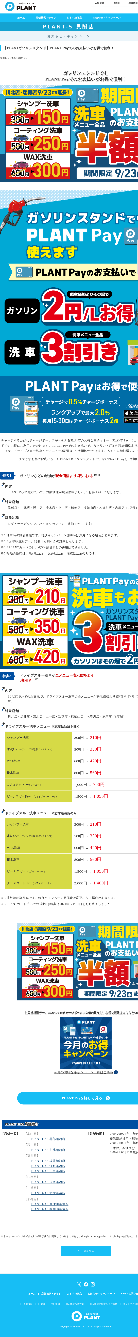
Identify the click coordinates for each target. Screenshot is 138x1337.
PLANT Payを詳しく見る (82, 1098)
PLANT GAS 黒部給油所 (48, 1139)
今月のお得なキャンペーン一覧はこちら (83, 1072)
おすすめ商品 (74, 17)
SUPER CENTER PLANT (20, 6)
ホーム (21, 17)
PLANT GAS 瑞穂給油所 (48, 1182)
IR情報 (116, 3)
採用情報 (55, 1304)
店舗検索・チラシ (46, 17)
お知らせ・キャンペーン (107, 17)
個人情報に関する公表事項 (103, 1304)
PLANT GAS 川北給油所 (48, 1150)
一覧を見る (87, 1250)
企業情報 (99, 3)
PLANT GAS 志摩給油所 (48, 1193)
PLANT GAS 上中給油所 (48, 1171)
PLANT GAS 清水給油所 (48, 1166)
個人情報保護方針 (75, 1304)
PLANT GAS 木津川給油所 (49, 1204)
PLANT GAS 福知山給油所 (49, 1209)
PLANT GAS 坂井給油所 (48, 1161)
